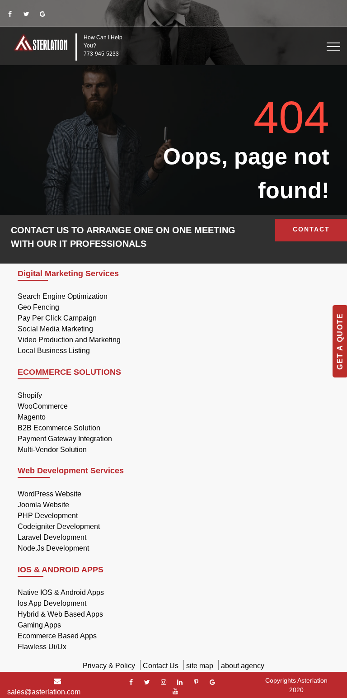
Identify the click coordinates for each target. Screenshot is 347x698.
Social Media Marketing (55, 329)
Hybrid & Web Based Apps (60, 614)
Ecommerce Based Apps (57, 636)
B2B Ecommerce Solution (59, 428)
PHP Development (48, 515)
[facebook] (10, 14)
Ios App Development (52, 603)
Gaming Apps (39, 625)
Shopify (30, 395)
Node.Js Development (53, 548)
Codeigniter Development (59, 526)
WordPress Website (49, 494)
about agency (242, 666)
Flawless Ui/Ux (42, 647)
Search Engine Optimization (63, 296)
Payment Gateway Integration (65, 439)
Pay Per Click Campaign (57, 318)
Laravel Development (52, 537)
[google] (42, 14)
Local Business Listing (54, 350)
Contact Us (160, 666)
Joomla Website (43, 505)
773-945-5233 (101, 54)
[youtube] (175, 691)
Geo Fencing (38, 307)
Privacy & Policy (109, 666)
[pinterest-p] (196, 682)
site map (199, 666)
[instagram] (163, 682)
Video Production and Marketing (69, 340)
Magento (32, 417)
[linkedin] (180, 682)
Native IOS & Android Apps (61, 592)
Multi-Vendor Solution (52, 449)
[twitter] (26, 14)
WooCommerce (43, 406)
